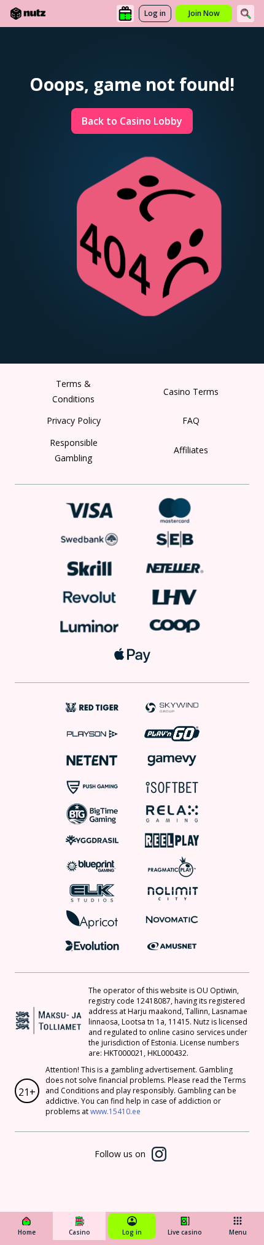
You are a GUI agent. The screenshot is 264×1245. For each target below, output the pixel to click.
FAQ (191, 420)
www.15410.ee (115, 1111)
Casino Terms (191, 391)
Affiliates (191, 450)
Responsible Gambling (74, 450)
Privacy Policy (74, 420)
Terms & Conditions (73, 391)
